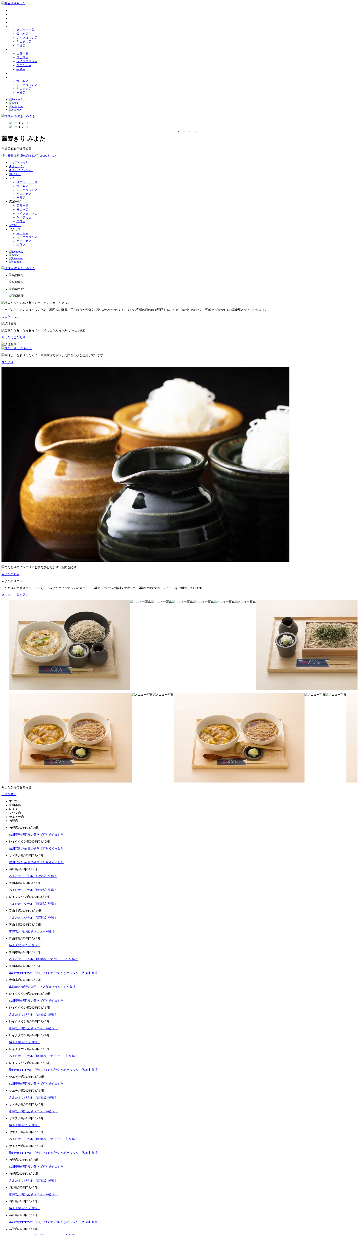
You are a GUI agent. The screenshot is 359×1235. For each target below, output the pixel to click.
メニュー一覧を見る (14, 594)
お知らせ (15, 73)
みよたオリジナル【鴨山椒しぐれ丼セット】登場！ (43, 959)
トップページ (18, 162)
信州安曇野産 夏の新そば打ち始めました (28, 155)
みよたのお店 (10, 574)
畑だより (15, 22)
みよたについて (11, 316)
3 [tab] (190, 132)
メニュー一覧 (25, 29)
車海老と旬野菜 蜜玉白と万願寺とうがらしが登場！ (44, 986)
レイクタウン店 (26, 37)
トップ (13, 10)
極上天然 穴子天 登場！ (24, 945)
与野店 (20, 45)
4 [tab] (195, 132)
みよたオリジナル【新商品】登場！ (33, 876)
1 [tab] (178, 132)
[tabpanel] (183, 125)
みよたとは (16, 14)
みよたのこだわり (21, 18)
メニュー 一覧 (26, 182)
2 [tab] (184, 132)
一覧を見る (8, 794)
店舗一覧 (22, 53)
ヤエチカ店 (23, 41)
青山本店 (22, 33)
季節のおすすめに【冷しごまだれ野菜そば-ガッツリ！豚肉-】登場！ (55, 973)
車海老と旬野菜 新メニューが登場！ (33, 931)
